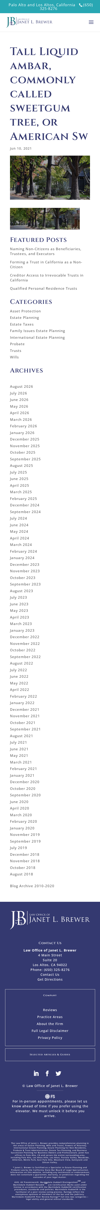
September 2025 (25, 459)
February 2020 (23, 821)
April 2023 (19, 617)
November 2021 (25, 716)
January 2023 (22, 630)
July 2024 (18, 518)
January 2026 (22, 432)
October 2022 (23, 650)
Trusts (15, 350)
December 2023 (25, 564)
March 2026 (21, 419)
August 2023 (21, 590)
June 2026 (19, 399)
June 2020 (19, 801)
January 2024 (22, 557)
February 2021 (23, 768)
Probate (17, 344)
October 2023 (23, 577)
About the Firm (50, 1024)
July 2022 (18, 670)
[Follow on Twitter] (61, 1073)
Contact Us (50, 974)
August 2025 (21, 465)
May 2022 (19, 683)
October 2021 (23, 722)
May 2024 (19, 531)
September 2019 (25, 841)
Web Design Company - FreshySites (50, 1096)
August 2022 (21, 663)
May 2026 (19, 406)
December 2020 (25, 781)
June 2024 (19, 525)
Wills (14, 357)
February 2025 (23, 498)
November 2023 (25, 571)
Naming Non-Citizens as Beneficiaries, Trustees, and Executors (45, 251)
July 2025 (18, 472)
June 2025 (19, 478)
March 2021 (21, 762)
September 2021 (25, 729)
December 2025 (25, 439)
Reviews (50, 1010)
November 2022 (25, 643)
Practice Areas (50, 1017)
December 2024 (25, 505)
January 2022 (22, 702)
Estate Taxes (22, 324)
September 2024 (25, 511)
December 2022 (25, 636)
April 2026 (19, 412)
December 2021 (25, 709)
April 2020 (19, 808)
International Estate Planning (37, 337)
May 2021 (19, 755)
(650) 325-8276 (57, 969)
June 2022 (19, 676)
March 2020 (21, 815)
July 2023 (18, 597)
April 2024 (19, 538)
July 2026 (18, 393)
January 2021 (22, 775)
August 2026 (21, 386)
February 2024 (23, 551)
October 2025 (23, 452)
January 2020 (22, 828)
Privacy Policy (50, 1038)
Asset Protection (25, 311)
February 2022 (23, 696)
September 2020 (25, 795)
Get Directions (50, 979)
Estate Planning (24, 317)
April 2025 (19, 485)
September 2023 (25, 584)
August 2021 (21, 735)
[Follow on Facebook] (50, 1073)
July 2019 (18, 847)
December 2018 (25, 854)
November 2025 (25, 445)
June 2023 (19, 604)
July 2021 (18, 742)
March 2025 (21, 492)
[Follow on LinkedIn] (38, 1073)
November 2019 (25, 834)
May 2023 (19, 610)
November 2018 (25, 861)
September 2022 (25, 656)
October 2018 (23, 867)
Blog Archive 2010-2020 (32, 886)
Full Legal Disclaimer (50, 1031)
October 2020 (23, 788)
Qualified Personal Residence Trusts (43, 288)
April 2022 (19, 689)
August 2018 (21, 874)
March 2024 (21, 544)
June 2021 (19, 749)
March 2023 (21, 623)
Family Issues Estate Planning (37, 330)
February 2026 (23, 426)
